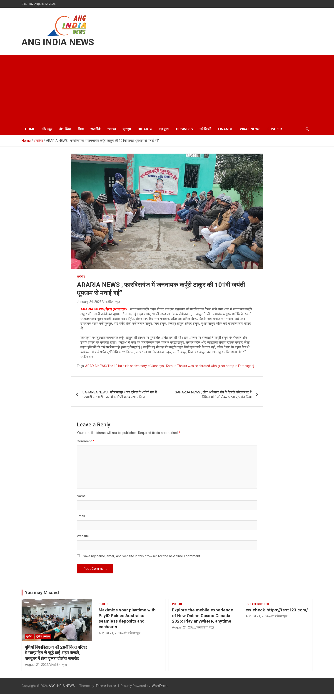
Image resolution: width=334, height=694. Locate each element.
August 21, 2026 (36, 664)
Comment (85, 441)
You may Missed (42, 592)
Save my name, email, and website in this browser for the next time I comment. (142, 556)
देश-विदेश (65, 129)
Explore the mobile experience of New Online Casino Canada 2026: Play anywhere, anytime (202, 615)
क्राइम (127, 129)
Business (184, 129)
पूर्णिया (29, 636)
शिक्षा (81, 129)
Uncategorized (257, 604)
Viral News (250, 129)
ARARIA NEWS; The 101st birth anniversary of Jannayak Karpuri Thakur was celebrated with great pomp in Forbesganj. (170, 366)
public (104, 604)
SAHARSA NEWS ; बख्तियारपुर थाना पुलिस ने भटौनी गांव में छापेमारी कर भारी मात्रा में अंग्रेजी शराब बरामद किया (119, 394)
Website (83, 536)
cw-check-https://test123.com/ (277, 610)
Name (81, 496)
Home (30, 129)
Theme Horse (106, 686)
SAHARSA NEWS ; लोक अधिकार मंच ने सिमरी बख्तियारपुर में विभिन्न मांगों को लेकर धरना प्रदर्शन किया (213, 394)
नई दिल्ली (205, 129)
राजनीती (95, 129)
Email (81, 516)
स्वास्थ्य (111, 129)
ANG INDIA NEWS (58, 42)
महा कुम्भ (164, 129)
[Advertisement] (167, 89)
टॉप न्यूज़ (47, 129)
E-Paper (274, 129)
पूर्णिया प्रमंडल (43, 636)
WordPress (160, 686)
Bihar (143, 129)
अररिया (81, 276)
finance (225, 129)
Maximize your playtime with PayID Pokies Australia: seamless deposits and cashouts (127, 618)
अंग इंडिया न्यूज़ (111, 302)
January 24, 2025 (89, 302)
